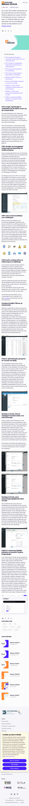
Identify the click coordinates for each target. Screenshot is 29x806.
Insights (19, 627)
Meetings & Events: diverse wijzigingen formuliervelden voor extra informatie (14, 87)
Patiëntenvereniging (6, 728)
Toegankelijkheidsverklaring (11, 802)
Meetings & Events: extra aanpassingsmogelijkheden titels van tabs (14, 92)
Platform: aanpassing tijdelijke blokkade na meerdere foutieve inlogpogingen (13, 98)
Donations (5, 627)
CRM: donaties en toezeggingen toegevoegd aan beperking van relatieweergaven (13, 64)
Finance (12, 627)
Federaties (4, 731)
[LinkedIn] (11, 794)
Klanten (3, 719)
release (4, 624)
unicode (7, 298)
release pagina (6, 26)
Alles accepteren (14, 760)
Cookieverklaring (20, 800)
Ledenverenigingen (6, 723)
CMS (15, 624)
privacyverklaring (9, 756)
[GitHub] (17, 794)
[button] (3, 31)
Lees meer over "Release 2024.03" (14, 643)
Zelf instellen (14, 764)
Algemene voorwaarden (14, 798)
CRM (10, 624)
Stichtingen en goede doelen (8, 726)
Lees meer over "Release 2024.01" (14, 664)
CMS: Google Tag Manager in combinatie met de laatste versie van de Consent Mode (15, 59)
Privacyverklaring (9, 800)
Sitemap (22, 802)
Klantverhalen (5, 721)
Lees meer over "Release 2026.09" (14, 675)
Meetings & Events (7, 630)
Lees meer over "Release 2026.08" (14, 685)
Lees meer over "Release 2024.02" (14, 654)
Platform (17, 630)
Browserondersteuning (7, 774)
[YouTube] (14, 794)
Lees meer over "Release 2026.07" (14, 696)
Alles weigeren (14, 768)
